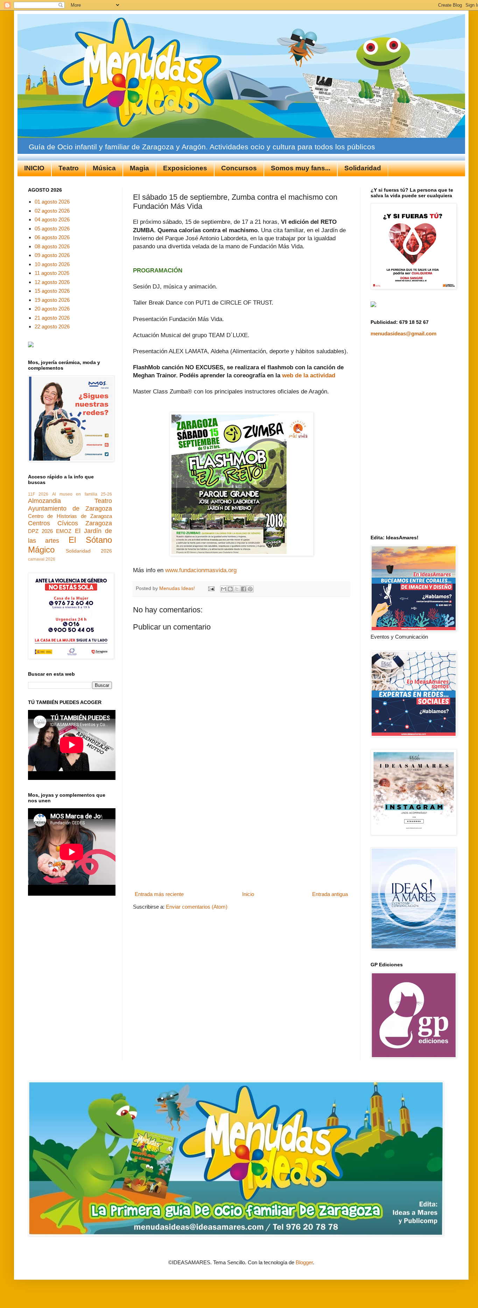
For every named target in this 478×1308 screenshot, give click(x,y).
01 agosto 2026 (52, 202)
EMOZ (63, 531)
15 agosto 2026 (52, 291)
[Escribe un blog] (230, 588)
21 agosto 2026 (52, 318)
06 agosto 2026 (52, 237)
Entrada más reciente (159, 894)
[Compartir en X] (236, 588)
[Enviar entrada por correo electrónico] (211, 588)
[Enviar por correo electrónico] (223, 588)
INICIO (34, 168)
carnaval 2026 (41, 559)
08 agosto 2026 (52, 246)
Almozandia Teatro (70, 500)
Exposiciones (185, 168)
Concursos (239, 168)
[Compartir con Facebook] (243, 588)
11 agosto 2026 (52, 273)
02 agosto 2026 (52, 211)
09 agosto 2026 (52, 255)
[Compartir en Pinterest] (250, 588)
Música (104, 168)
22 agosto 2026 (52, 326)
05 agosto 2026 (52, 229)
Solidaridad (362, 168)
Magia (139, 168)
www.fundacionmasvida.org (201, 570)
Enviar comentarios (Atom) (196, 907)
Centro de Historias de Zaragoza (70, 516)
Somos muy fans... (300, 168)
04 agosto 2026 (52, 219)
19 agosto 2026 (52, 300)
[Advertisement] (241, 836)
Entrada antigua (330, 894)
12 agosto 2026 (52, 282)
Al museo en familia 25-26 (82, 494)
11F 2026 (38, 494)
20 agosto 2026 (52, 309)
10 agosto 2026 (52, 264)
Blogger (304, 1262)
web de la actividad (309, 375)
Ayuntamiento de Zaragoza (70, 508)
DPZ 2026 (40, 531)
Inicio (248, 894)
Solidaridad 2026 (89, 551)
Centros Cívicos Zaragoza (70, 523)
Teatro (68, 168)
